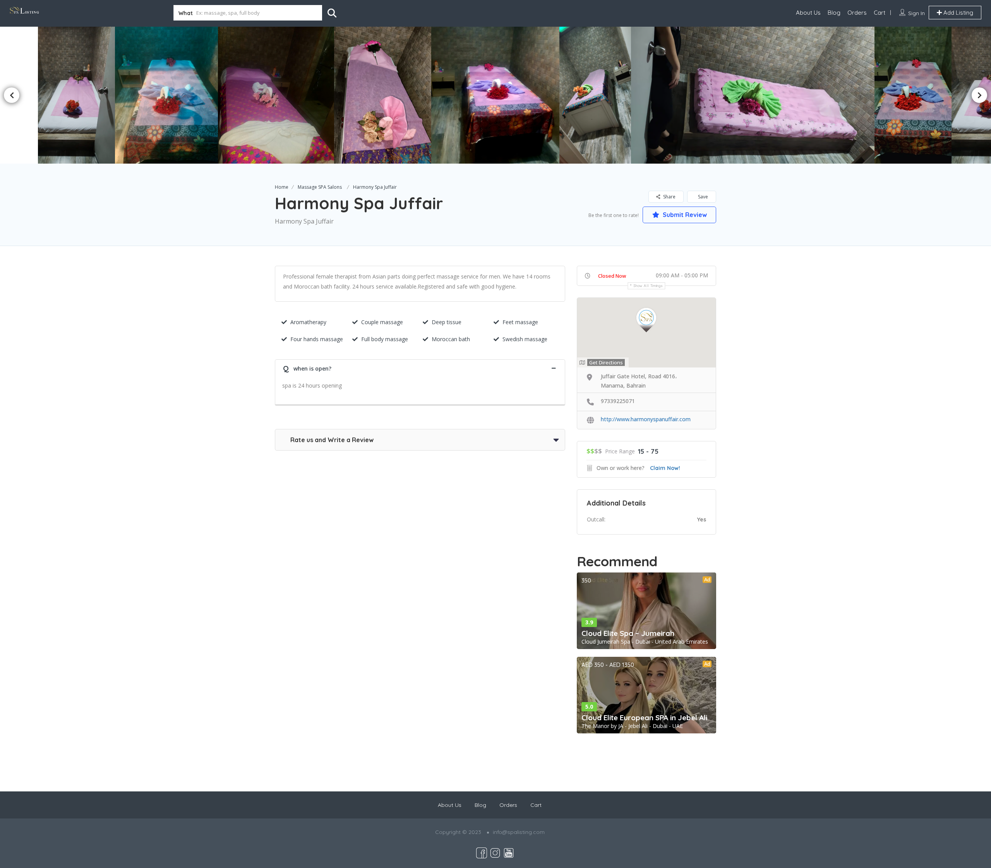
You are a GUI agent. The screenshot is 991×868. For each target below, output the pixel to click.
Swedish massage (524, 339)
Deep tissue (446, 322)
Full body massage (384, 339)
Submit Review (684, 215)
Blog (834, 12)
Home (281, 187)
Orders (857, 12)
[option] (385, 95)
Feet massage (520, 322)
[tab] (420, 367)
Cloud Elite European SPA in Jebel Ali (644, 717)
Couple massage (382, 322)
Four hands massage (316, 339)
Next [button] (979, 95)
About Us (808, 12)
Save (702, 196)
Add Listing (957, 12)
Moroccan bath (451, 339)
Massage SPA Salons (320, 187)
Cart (879, 12)
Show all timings (648, 286)
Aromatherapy (308, 322)
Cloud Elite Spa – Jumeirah (627, 633)
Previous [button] (11, 95)
